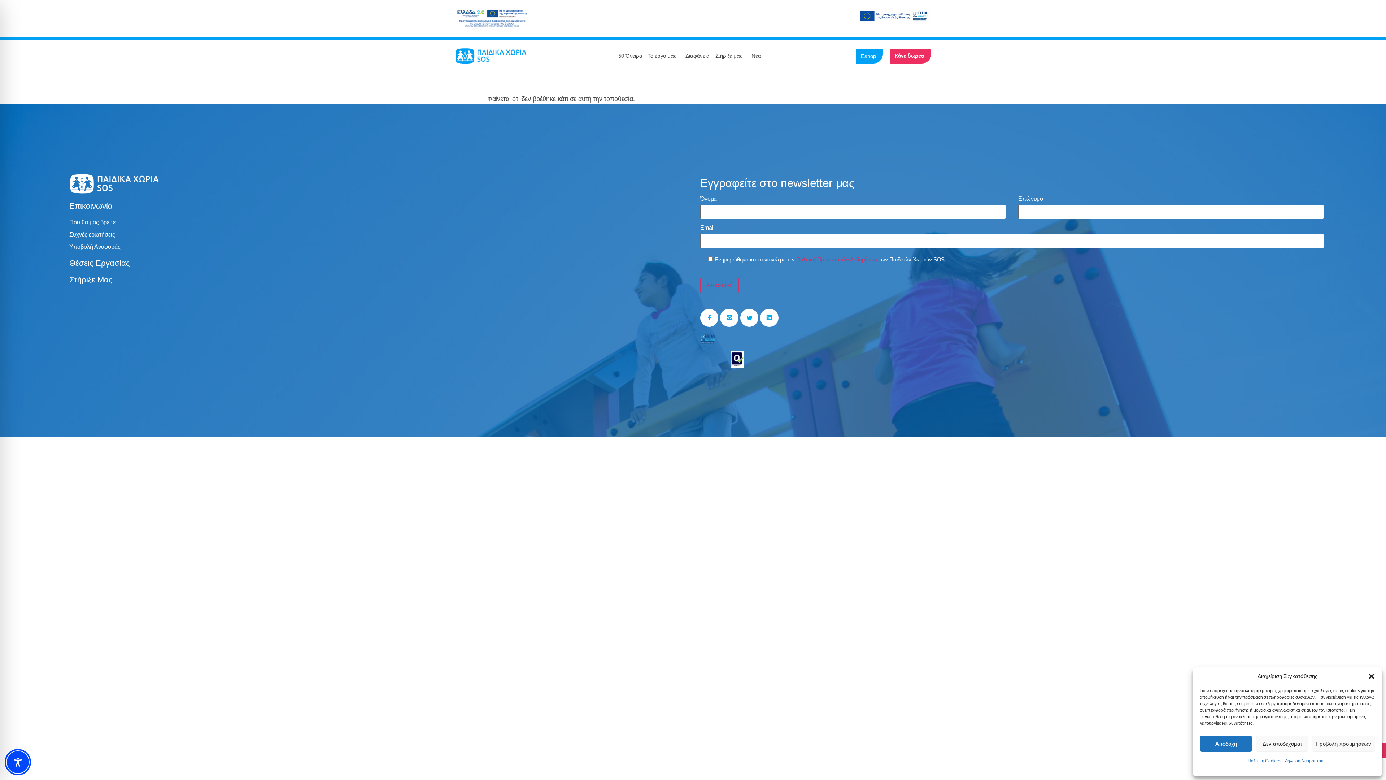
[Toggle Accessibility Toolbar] (17, 762)
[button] (1371, 676)
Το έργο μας (662, 56)
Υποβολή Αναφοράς (95, 247)
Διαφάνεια (697, 56)
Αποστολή (719, 285)
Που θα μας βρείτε (92, 222)
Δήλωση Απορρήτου (1304, 760)
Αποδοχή (1226, 744)
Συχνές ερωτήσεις (92, 234)
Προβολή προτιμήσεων (1343, 744)
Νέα (756, 56)
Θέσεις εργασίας (99, 263)
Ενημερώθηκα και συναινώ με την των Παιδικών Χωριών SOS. (830, 259)
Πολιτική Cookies (1264, 760)
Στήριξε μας (728, 56)
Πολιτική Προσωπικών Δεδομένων (836, 259)
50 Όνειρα (630, 56)
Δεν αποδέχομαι (1282, 744)
